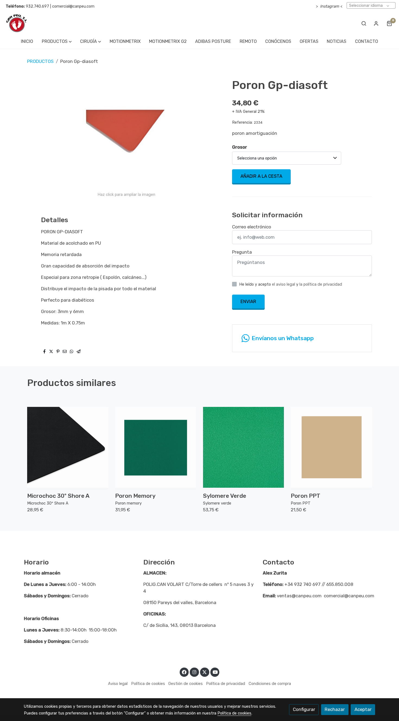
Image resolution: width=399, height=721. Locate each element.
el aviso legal (284, 284)
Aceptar (363, 709)
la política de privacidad (320, 284)
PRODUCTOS (40, 61)
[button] (56, 41)
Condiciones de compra (270, 683)
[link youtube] (215, 671)
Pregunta (242, 252)
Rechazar (335, 709)
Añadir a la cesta (261, 176)
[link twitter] (204, 671)
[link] (16, 23)
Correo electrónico (251, 226)
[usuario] (376, 23)
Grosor (239, 147)
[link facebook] (184, 671)
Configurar (304, 709)
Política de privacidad (225, 683)
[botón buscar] (363, 23)
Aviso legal (118, 683)
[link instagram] (194, 671)
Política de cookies (148, 683)
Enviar (248, 301)
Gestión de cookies (185, 683)
